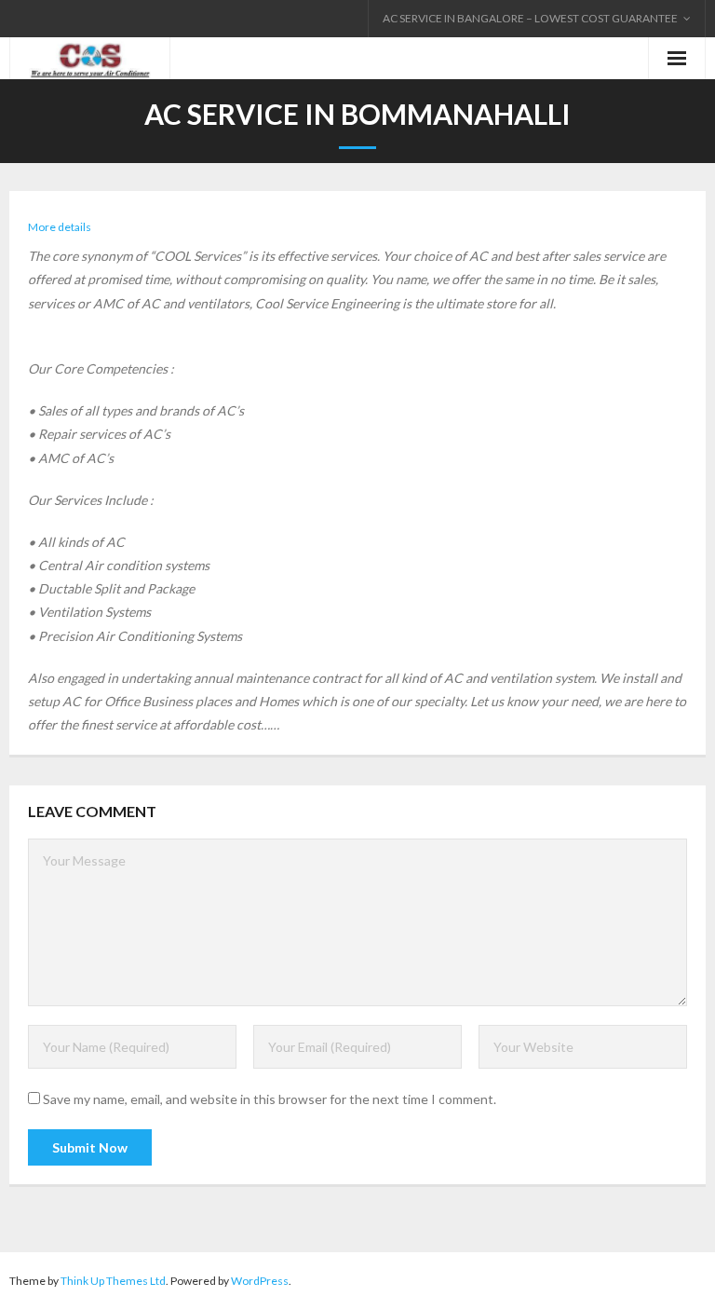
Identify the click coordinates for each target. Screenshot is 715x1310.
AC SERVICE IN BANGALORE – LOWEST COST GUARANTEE (530, 18)
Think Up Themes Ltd (113, 1281)
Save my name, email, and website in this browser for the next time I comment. (269, 1099)
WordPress (260, 1281)
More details (59, 227)
